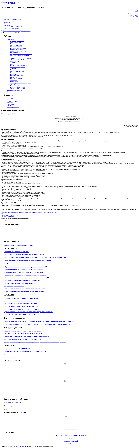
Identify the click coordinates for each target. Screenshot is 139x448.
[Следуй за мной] (26, 31)
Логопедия (13, 68)
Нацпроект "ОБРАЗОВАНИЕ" (18, 48)
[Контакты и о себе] (10, 238)
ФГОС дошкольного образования (19, 55)
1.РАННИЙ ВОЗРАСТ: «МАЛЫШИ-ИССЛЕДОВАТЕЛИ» (21, 298)
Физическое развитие (16, 57)
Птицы (55, 212)
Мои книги (7, 25)
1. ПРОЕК (7, 252)
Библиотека (7, 22)
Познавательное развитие (17, 49)
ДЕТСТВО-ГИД (10, 3)
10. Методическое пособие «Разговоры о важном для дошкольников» (24, 291)
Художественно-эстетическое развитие (21, 58)
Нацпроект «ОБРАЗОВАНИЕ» (12, 19)
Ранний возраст (14, 81)
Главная (136, 12)
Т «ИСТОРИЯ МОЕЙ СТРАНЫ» (19, 252)
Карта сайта (7, 23)
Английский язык (15, 61)
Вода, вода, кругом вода (7, 216)
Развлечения (13, 80)
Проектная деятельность (17, 75)
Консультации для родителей (18, 87)
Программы (13, 74)
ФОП (136, 11)
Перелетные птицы (48, 212)
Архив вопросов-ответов (17, 41)
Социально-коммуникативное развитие (21, 54)
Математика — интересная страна (11, 215)
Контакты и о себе (12, 101)
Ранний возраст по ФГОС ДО (18, 51)
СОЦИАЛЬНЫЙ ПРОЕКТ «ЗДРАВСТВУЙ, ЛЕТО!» (20, 314)
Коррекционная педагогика (17, 67)
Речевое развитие (15, 52)
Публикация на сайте (132, 13)
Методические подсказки (11, 21)
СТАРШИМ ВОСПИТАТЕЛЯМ (13, 26)
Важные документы (15, 44)
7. (4, 314)
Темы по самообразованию (11, 28)
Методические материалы (17, 71)
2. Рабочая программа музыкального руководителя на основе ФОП (23, 269)
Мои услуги (10, 104)
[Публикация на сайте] (12, 402)
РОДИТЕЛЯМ (134, 16)
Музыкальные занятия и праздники (20, 72)
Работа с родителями (16, 78)
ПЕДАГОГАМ (134, 15)
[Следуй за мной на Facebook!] (11, 31)
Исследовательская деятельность (19, 65)
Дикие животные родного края (9, 212)
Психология (13, 77)
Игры (11, 64)
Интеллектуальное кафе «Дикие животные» (30, 212)
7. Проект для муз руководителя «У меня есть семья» (19, 283)
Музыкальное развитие (16, 46)
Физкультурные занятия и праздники (20, 83)
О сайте (9, 105)
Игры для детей (14, 85)
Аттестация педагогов (16, 42)
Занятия (12, 62)
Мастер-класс (14, 70)
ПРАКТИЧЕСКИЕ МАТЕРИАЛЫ (16, 59)
